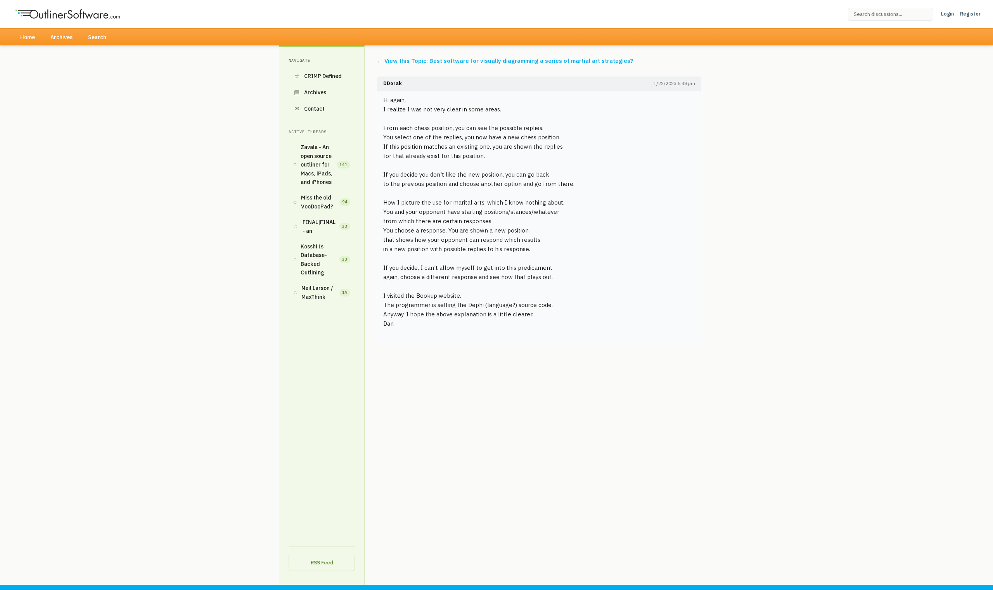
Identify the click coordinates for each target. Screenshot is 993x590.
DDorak (392, 83)
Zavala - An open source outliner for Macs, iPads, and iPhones (320, 165)
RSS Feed (322, 562)
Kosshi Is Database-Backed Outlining (320, 259)
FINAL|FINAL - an (321, 226)
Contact (309, 108)
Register (970, 13)
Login (947, 13)
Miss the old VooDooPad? (320, 202)
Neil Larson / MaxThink (321, 292)
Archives (61, 37)
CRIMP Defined (318, 76)
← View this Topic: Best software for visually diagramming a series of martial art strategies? (505, 60)
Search (97, 37)
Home (27, 37)
